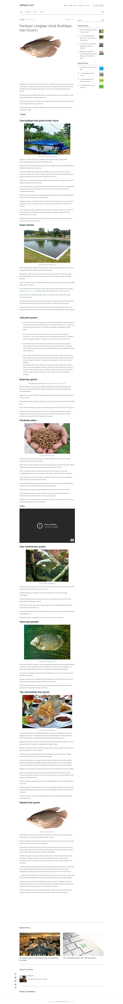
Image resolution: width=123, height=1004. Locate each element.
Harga (82, 5)
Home (67, 5)
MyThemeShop (70, 1001)
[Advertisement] (47, 72)
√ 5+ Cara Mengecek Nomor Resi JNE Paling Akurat (79, 958)
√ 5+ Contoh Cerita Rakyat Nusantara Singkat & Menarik (88, 46)
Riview (35, 12)
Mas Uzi (30, 976)
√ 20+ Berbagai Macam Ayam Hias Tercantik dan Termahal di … (88, 38)
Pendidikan (74, 5)
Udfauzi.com (27, 5)
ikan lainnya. (31, 291)
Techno (88, 5)
